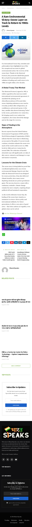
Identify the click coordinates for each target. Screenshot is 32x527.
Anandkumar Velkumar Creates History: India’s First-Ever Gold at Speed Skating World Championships (23, 256)
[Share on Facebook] (6, 37)
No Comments (7, 33)
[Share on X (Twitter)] (14, 37)
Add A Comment (16, 365)
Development (6, 12)
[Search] (29, 3)
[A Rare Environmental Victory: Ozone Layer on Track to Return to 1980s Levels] (16, 50)
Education (26, 520)
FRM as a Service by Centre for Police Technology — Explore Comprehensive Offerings (15, 354)
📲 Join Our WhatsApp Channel (12, 213)
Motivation (14, 520)
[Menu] (3, 3)
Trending (7, 520)
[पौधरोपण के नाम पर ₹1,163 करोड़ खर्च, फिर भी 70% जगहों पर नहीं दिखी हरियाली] (16, 316)
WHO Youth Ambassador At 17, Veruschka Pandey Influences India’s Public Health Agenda (9, 256)
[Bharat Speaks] (16, 3)
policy (24, 503)
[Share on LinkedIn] (22, 37)
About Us (21, 522)
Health (20, 520)
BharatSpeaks (10, 30)
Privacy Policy (16, 411)
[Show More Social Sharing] (28, 37)
